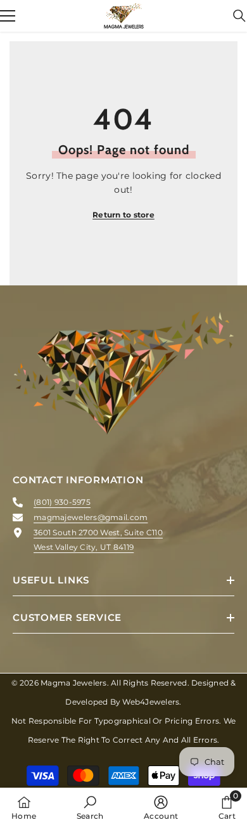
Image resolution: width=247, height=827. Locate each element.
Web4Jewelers (150, 702)
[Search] (239, 15)
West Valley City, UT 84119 (84, 547)
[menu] (7, 15)
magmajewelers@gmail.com (91, 517)
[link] (90, 807)
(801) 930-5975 (62, 502)
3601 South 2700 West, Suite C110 (98, 532)
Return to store (123, 214)
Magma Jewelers (73, 682)
